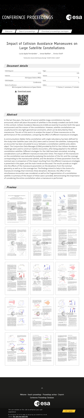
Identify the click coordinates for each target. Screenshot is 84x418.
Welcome (9, 31)
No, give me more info (20, 416)
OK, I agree (69, 411)
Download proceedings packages (55, 31)
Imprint (61, 394)
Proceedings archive (50, 394)
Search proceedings (27, 31)
